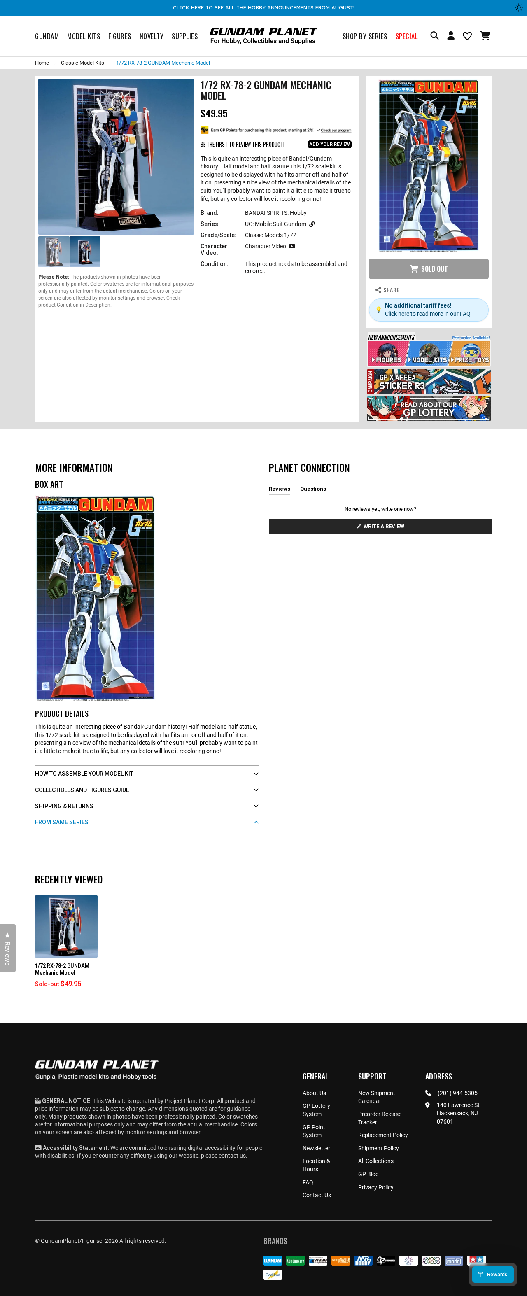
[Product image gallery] (116, 157)
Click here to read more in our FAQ (428, 313)
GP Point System (314, 1131)
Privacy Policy (376, 1187)
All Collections (376, 1161)
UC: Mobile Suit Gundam (275, 224)
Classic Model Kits (82, 63)
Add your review (330, 144)
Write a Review (385, 528)
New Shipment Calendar (376, 1097)
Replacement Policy (383, 1135)
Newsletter (316, 1148)
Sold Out (434, 269)
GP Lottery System (316, 1110)
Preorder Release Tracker (379, 1118)
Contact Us (317, 1195)
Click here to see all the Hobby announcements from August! (263, 7)
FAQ (308, 1182)
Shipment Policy (378, 1148)
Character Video (265, 246)
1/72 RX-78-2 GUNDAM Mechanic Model (62, 969)
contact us (232, 1155)
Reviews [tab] (279, 490)
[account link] (451, 36)
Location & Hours (316, 1165)
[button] (486, 35)
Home (42, 63)
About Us (314, 1093)
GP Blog (368, 1174)
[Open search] (434, 36)
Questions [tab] (313, 490)
